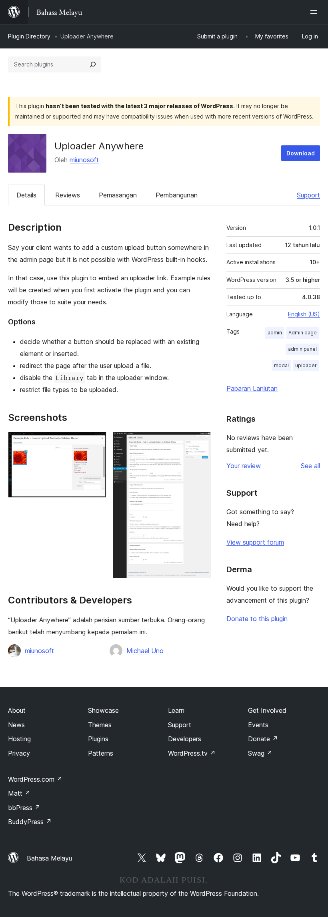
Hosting (19, 739)
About (17, 710)
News (16, 725)
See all (310, 466)
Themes (100, 725)
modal (281, 365)
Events (258, 725)
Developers (184, 739)
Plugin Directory (29, 36)
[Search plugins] (93, 64)
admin (275, 333)
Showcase (103, 710)
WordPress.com (35, 779)
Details (26, 195)
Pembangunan (177, 195)
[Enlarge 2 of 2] (200, 442)
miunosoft (84, 160)
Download (300, 153)
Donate (263, 739)
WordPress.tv (192, 753)
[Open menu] (315, 12)
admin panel (302, 349)
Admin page (302, 333)
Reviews (67, 195)
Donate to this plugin (257, 619)
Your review (243, 466)
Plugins (98, 739)
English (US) (304, 314)
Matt (19, 793)
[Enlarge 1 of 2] (96, 442)
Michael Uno (145, 651)
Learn (176, 710)
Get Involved (267, 710)
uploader (306, 365)
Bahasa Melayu (49, 858)
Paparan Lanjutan (252, 388)
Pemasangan (118, 195)
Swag (260, 753)
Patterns (100, 753)
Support (308, 195)
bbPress (24, 808)
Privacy (19, 753)
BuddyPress (30, 822)
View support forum (255, 542)
